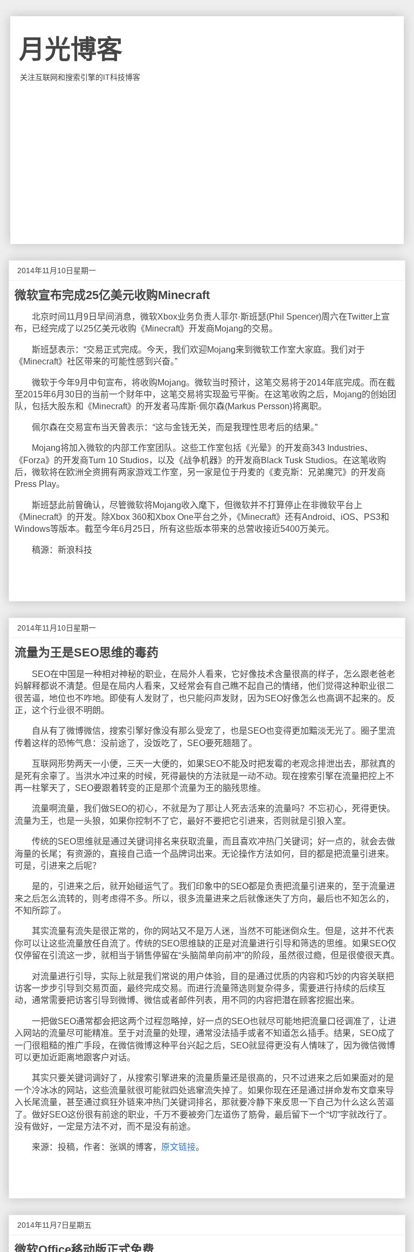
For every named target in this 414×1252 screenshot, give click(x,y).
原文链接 (178, 1147)
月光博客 (70, 49)
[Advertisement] (207, 163)
